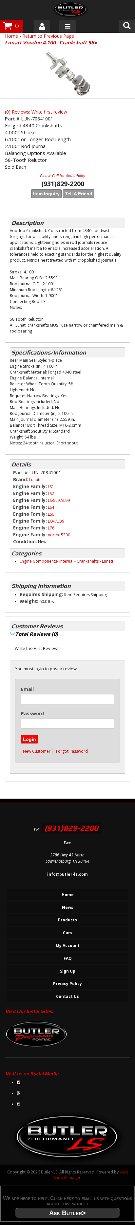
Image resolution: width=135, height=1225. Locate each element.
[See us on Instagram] (18, 1104)
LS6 (51, 514)
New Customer (36, 751)
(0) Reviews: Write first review (36, 112)
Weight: (29, 601)
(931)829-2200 (71, 828)
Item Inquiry (46, 193)
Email (27, 689)
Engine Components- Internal (46, 561)
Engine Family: (30, 486)
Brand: (20, 479)
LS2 (51, 493)
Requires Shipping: (41, 594)
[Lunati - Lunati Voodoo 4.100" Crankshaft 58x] (67, 73)
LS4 (51, 507)
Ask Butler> (67, 1212)
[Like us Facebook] (18, 1082)
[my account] (42, 26)
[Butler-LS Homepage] (70, 11)
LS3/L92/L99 (59, 500)
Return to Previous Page (48, 36)
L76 (51, 528)
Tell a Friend (78, 193)
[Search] (127, 26)
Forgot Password (72, 751)
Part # (13, 119)
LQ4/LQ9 (56, 521)
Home (11, 36)
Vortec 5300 (59, 535)
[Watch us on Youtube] (18, 1093)
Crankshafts (88, 561)
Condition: (25, 541)
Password (32, 713)
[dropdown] (67, 26)
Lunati (34, 480)
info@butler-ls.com (67, 874)
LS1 (51, 486)
